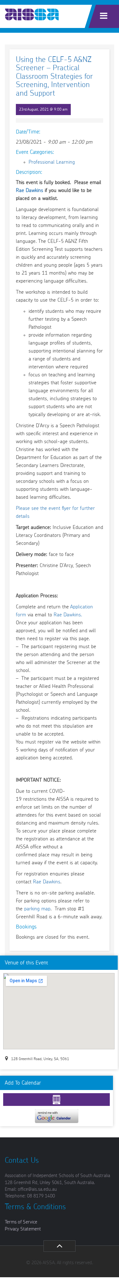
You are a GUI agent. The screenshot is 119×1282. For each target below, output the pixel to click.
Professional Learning (52, 162)
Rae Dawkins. (68, 614)
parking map (37, 908)
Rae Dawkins (29, 190)
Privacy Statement (23, 1229)
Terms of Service (21, 1222)
